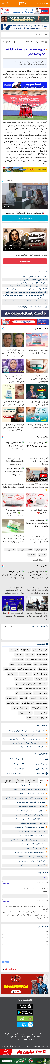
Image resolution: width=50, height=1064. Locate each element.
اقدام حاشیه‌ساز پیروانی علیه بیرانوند (32, 747)
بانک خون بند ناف (41, 712)
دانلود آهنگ (42, 669)
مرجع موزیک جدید (40, 664)
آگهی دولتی (12, 1036)
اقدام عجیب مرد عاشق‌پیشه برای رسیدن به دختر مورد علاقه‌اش (25, 798)
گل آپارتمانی (12, 674)
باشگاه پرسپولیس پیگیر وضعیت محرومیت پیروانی (27, 739)
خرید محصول (25, 261)
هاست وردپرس (11, 698)
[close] (2, 1047)
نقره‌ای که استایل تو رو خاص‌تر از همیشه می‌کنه (31, 283)
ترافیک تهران (40, 768)
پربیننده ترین (17, 781)
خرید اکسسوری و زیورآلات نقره (36, 659)
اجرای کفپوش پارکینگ (39, 708)
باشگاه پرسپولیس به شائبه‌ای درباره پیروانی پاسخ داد (27, 730)
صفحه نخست (44, 1034)
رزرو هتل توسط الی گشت (26, 669)
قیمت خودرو (40, 763)
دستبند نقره (30, 654)
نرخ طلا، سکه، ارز (15, 759)
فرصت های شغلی (37, 1036)
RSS (18, 1039)
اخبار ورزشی (25, 1034)
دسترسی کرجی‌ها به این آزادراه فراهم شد (31, 806)
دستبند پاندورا (18, 659)
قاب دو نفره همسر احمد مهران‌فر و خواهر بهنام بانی (28, 852)
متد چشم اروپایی (25, 674)
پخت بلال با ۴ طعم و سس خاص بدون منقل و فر (30, 802)
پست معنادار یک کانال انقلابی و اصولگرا (33, 844)
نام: (47, 931)
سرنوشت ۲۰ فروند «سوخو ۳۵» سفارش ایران (31, 823)
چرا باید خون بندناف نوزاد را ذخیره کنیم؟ (33, 279)
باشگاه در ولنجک (41, 678)
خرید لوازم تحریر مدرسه (20, 708)
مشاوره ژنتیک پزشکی (14, 688)
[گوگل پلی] (25, 1013)
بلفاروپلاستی (14, 649)
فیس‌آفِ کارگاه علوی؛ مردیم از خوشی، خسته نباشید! (29, 819)
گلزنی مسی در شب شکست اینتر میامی (32, 865)
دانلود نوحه (23, 698)
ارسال (6, 962)
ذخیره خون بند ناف (40, 693)
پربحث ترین (5, 781)
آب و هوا (17, 763)
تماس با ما (7, 1034)
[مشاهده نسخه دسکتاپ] (3, 3)
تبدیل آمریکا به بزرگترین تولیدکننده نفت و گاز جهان (29, 789)
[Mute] (8, 206)
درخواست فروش (25, 218)
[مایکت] (25, 1025)
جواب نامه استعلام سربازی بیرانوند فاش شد (31, 831)
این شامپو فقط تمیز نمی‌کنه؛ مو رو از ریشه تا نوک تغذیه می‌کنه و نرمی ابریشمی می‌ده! (25, 296)
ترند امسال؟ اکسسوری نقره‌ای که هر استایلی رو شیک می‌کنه (26, 289)
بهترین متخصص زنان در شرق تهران (34, 703)
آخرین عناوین (42, 781)
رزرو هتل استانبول (40, 674)
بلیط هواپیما (25, 649)
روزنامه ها (41, 759)
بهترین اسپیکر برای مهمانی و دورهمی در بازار (32, 276)
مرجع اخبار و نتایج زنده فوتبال (20, 664)
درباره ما (15, 1034)
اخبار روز (34, 1034)
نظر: (46, 941)
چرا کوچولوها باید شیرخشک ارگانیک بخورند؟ (32, 306)
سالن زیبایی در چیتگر (23, 693)
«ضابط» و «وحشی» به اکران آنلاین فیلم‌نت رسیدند (29, 815)
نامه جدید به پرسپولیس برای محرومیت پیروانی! (28, 743)
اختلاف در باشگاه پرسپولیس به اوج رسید (31, 735)
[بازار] (25, 1019)
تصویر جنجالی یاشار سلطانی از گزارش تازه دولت (29, 827)
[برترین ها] (22, 3)
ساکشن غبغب (42, 654)
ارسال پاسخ (6, 883)
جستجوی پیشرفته (27, 1039)
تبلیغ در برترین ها (24, 1036)
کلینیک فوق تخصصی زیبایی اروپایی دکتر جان (31, 683)
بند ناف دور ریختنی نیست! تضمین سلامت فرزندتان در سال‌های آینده (25, 302)
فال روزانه (17, 768)
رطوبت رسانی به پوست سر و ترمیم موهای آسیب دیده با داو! (26, 292)
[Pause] (4, 206)
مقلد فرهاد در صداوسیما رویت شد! (33, 848)
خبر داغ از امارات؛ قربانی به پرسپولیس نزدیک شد (30, 861)
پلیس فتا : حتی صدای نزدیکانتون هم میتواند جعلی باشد (28, 286)
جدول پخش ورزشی (14, 773)
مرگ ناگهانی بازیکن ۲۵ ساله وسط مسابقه (32, 836)
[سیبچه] (25, 1007)
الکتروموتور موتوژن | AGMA (37, 717)
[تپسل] (3, 180)
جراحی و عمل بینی (25, 712)
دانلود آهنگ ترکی (13, 703)
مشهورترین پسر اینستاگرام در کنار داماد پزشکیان (29, 810)
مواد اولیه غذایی (9, 669)
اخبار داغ (30, 781)
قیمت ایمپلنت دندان (40, 649)
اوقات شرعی (40, 773)
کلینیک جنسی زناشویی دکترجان (36, 688)
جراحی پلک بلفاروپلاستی (23, 678)
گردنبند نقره (19, 654)
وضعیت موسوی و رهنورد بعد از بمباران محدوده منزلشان (28, 840)
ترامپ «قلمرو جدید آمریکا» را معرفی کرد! (32, 785)
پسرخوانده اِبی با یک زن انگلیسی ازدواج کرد (30, 793)
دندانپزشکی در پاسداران (39, 698)
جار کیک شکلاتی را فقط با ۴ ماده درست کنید (30, 856)
